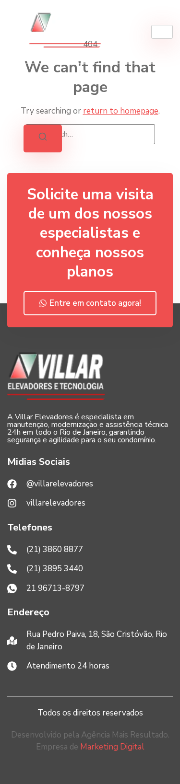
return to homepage (120, 110)
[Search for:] (90, 134)
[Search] (43, 138)
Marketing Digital (112, 746)
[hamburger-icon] (162, 32)
